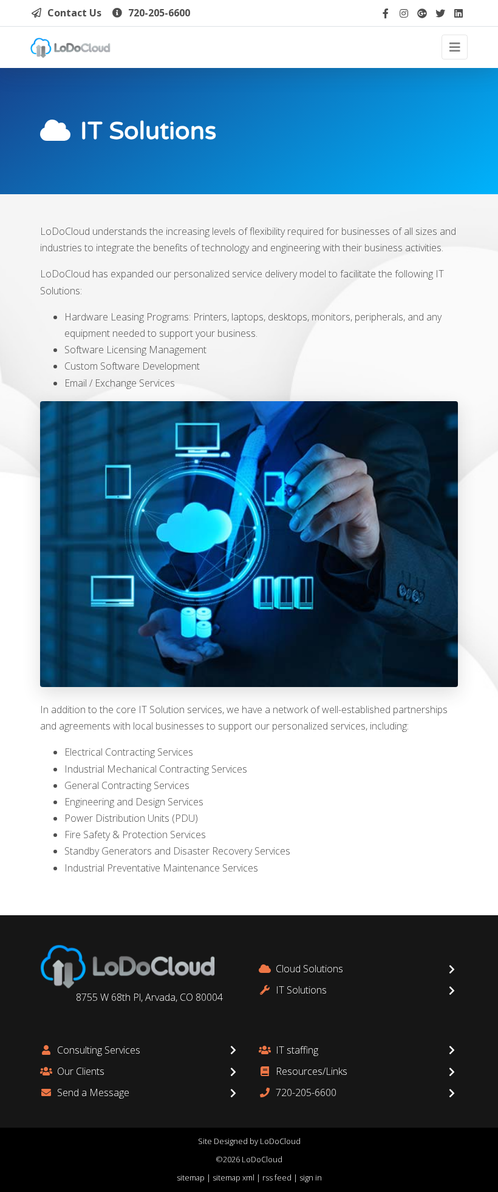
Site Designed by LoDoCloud (249, 1141)
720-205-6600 (159, 12)
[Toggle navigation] (455, 47)
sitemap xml (233, 1177)
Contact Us (74, 12)
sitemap (191, 1177)
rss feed (277, 1177)
